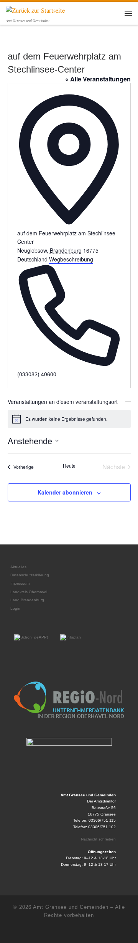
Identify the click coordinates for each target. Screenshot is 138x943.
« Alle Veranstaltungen (98, 78)
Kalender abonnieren (65, 492)
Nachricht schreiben (98, 839)
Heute (69, 466)
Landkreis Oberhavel (28, 592)
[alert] (69, 419)
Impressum (20, 583)
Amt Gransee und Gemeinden (70, 907)
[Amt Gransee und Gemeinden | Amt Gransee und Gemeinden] (35, 9)
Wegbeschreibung (71, 259)
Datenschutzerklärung (29, 575)
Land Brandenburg (27, 600)
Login (15, 608)
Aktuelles (18, 567)
